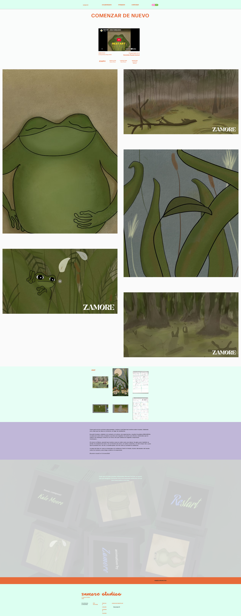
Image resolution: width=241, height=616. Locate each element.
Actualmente (85, 603)
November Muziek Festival (131, 55)
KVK (94, 603)
